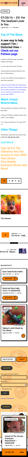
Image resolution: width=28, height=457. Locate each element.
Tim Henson (6, 218)
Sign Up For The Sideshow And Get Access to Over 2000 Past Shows (13, 153)
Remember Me (7, 389)
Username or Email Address (10, 374)
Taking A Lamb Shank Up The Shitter (12, 329)
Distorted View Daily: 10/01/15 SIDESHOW (11, 289)
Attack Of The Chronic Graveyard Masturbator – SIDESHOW (14, 439)
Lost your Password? (7, 398)
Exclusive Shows (11, 419)
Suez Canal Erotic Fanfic (12, 271)
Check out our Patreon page (9, 52)
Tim (18, 274)
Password (4, 381)
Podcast (5, 11)
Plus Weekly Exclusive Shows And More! (14, 165)
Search (22, 359)
